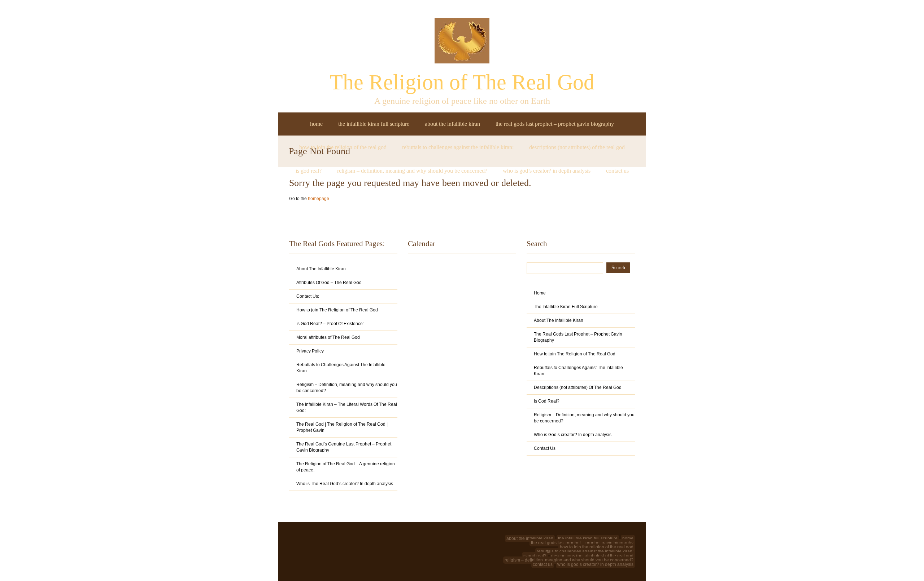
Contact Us (617, 171)
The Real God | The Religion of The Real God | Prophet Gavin (342, 427)
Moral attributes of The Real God (328, 337)
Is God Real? (309, 171)
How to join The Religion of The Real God (343, 147)
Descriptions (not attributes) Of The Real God (577, 147)
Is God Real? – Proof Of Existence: (330, 323)
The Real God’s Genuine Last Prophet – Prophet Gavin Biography (343, 447)
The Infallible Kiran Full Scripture (373, 124)
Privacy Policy (310, 351)
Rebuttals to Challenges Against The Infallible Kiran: (458, 147)
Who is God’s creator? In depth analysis (546, 171)
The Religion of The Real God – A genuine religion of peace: (345, 467)
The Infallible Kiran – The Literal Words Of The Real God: (346, 407)
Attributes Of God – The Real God (329, 282)
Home (316, 124)
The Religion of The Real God (462, 82)
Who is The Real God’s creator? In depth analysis (344, 483)
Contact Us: (307, 296)
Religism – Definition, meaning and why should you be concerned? (412, 171)
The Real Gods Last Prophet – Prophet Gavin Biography (555, 124)
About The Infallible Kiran (452, 124)
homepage (318, 198)
